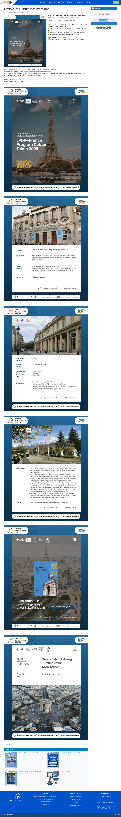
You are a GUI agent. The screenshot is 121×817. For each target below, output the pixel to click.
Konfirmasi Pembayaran (45, 801)
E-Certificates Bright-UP (75, 805)
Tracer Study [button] (79, 2)
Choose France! (65, 771)
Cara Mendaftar (46, 799)
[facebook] (97, 27)
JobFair (89, 2)
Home (36, 796)
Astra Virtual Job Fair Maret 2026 (71, 753)
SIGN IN (116, 2)
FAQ (38, 799)
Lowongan (43, 796)
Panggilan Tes (52, 796)
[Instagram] (106, 27)
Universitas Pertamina (105, 13)
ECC (119, 815)
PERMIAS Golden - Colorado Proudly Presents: (30, 772)
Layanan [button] (69, 2)
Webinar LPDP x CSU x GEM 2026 (28, 753)
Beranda (42, 2)
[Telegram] (109, 27)
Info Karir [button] (61, 2)
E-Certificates (75, 802)
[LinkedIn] (100, 27)
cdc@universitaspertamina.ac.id (105, 802)
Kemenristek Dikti (75, 799)
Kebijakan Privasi (45, 804)
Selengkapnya (104, 20)
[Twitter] (103, 27)
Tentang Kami (52, 2)
